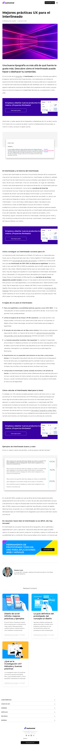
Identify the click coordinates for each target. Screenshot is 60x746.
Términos (33, 732)
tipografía (18, 76)
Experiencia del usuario (9, 21)
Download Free (49, 2)
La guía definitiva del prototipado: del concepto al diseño (44, 616)
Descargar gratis (16, 110)
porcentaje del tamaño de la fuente (25, 261)
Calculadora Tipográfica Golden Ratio (43, 410)
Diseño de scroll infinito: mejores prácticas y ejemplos (14, 616)
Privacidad (27, 732)
